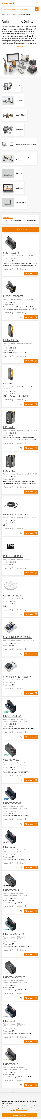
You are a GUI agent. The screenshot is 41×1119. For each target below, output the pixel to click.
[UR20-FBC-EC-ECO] (10, 880)
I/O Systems (20, 719)
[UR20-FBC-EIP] (10, 1011)
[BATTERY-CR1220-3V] (10, 585)
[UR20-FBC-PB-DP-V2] (10, 793)
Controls (19, 256)
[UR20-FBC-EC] (10, 837)
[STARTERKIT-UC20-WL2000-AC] (10, 667)
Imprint (13, 1110)
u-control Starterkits (29, 640)
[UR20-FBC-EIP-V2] (10, 1054)
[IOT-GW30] (10, 373)
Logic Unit (26, 518)
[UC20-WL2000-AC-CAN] (10, 286)
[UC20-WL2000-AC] (10, 243)
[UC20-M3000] (10, 461)
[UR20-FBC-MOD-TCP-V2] (10, 924)
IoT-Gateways (27, 343)
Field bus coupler (23, 721)
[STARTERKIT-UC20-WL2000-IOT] (10, 627)
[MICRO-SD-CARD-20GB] (10, 546)
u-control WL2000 (28, 256)
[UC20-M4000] (10, 417)
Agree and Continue (19, 1115)
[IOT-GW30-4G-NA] (10, 330)
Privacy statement (21, 1110)
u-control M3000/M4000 (30, 430)
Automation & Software (9, 256)
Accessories (34, 518)
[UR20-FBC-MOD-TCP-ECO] (10, 967)
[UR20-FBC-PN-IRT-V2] (10, 706)
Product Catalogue (11, 14)
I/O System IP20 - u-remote (10, 721)
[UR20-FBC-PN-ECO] (10, 750)
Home (3, 14)
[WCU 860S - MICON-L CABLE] (10, 504)
